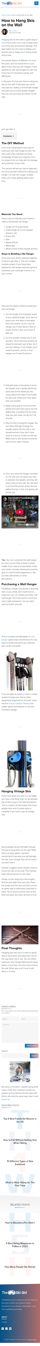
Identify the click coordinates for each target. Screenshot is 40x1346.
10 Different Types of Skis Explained (20, 1162)
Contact (4, 1322)
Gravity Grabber (15, 703)
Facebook (3, 1328)
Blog (8, 15)
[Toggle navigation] (36, 3)
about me (6, 1099)
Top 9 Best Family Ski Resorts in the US (20, 1120)
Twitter (10, 1328)
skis (30, 60)
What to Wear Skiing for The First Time (20, 1184)
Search (5, 1051)
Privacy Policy (32, 1339)
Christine (14, 31)
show (14, 135)
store (4, 42)
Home (4, 15)
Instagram (6, 1328)
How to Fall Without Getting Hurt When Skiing (20, 1141)
